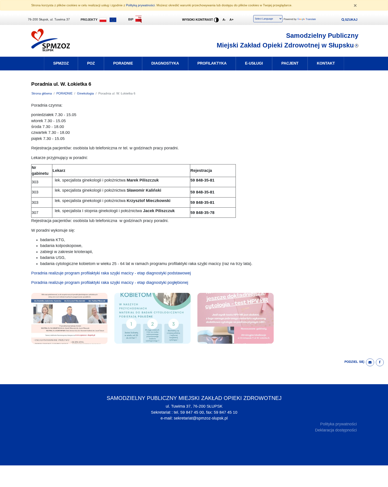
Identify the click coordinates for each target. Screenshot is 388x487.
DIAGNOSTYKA (165, 63)
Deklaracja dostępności (336, 430)
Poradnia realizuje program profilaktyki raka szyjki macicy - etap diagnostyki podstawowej (111, 273)
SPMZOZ (61, 63)
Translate (311, 19)
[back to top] (381, 480)
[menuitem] (61, 63)
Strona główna (41, 93)
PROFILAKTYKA (212, 63)
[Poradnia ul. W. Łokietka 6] (69, 318)
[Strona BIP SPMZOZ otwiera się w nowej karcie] (138, 20)
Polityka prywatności (338, 424)
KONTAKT (326, 63)
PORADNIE (123, 63)
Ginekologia (85, 93)
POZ (91, 63)
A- (225, 19)
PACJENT (289, 63)
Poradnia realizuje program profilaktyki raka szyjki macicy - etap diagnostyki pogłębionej (109, 282)
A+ (232, 19)
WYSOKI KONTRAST (198, 19)
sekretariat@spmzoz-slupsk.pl (201, 418)
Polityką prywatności (140, 5)
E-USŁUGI (254, 63)
